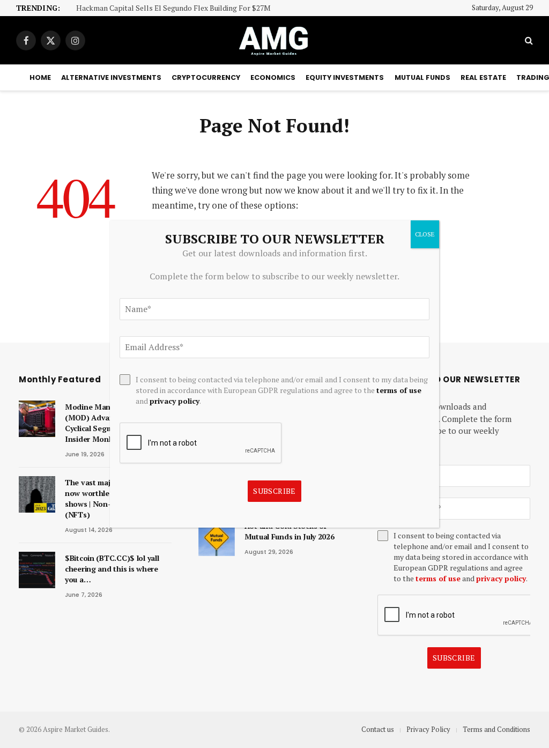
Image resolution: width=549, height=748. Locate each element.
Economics (272, 77)
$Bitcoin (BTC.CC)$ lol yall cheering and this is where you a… (112, 568)
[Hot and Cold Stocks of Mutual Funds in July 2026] (216, 538)
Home (40, 77)
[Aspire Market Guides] (274, 40)
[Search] (528, 40)
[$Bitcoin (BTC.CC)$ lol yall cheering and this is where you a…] (37, 570)
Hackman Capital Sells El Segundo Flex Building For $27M (173, 8)
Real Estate (483, 77)
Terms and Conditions (496, 729)
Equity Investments (345, 77)
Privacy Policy (428, 729)
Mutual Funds (422, 77)
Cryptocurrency (206, 77)
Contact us (377, 729)
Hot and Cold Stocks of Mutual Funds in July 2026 (289, 531)
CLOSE (425, 234)
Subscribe (454, 658)
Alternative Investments (111, 77)
